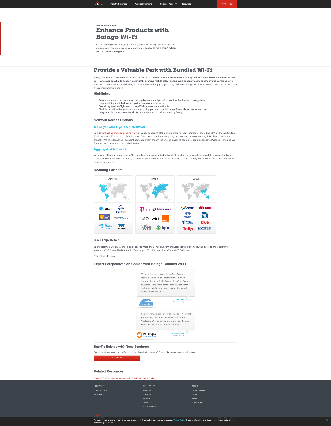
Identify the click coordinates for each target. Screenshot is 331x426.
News (194, 394)
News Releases (198, 390)
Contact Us (117, 358)
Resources (186, 4)
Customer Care (100, 390)
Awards (195, 398)
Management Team (151, 406)
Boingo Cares (197, 402)
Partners (146, 398)
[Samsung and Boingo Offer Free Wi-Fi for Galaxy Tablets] (165, 324)
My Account (227, 4)
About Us (147, 390)
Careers (146, 402)
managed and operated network (120, 132)
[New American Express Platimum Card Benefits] (165, 288)
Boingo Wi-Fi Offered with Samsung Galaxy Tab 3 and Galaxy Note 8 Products (125, 378)
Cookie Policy (179, 420)
